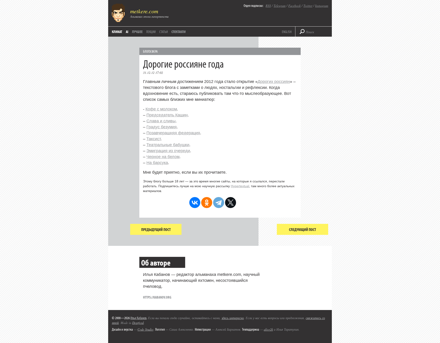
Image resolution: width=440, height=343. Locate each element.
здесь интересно (233, 318)
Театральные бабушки (167, 145)
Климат (117, 31)
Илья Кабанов (138, 318)
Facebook (294, 5)
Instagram (321, 5)
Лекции (151, 31)
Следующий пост (302, 229)
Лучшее (137, 31)
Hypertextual (240, 186)
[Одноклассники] (206, 202)
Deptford (138, 323)
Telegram (280, 5)
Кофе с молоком (161, 109)
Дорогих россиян (274, 81)
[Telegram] (218, 202)
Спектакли (178, 31)
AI (127, 31)
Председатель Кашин (167, 115)
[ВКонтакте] (194, 202)
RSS (268, 5)
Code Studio (145, 329)
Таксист (153, 139)
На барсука (157, 162)
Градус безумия (161, 127)
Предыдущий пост (156, 229)
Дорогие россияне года (183, 63)
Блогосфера (150, 51)
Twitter (307, 5)
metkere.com (144, 11)
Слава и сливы (161, 121)
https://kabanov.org (157, 297)
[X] (230, 202)
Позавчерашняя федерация (173, 133)
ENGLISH (287, 31)
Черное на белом (162, 156)
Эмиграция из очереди (168, 150)
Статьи (163, 31)
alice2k (268, 329)
